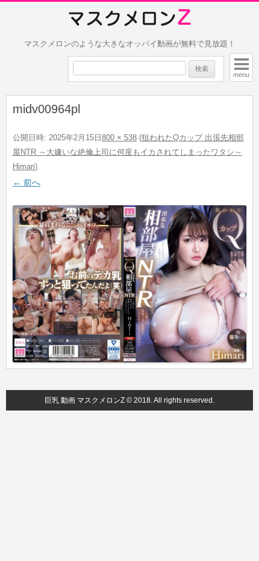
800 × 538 (119, 137)
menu (241, 74)
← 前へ (26, 182)
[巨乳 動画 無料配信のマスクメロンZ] (130, 18)
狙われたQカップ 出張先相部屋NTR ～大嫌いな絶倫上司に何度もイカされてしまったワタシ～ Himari (128, 152)
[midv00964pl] (129, 283)
